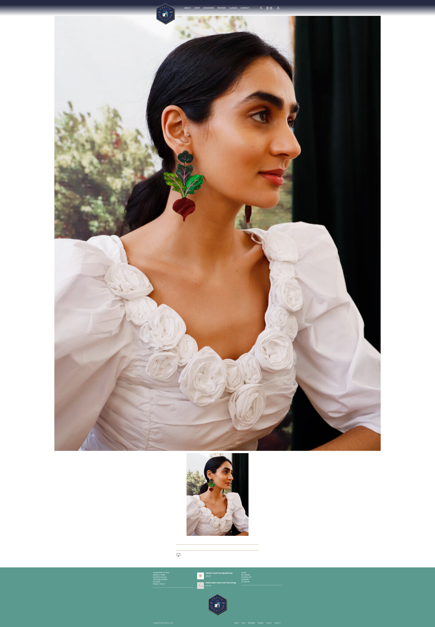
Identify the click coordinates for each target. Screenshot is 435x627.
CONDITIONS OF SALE (161, 573)
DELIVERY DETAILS (160, 577)
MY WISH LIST (246, 577)
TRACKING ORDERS (160, 579)
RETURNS (156, 582)
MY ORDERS (245, 575)
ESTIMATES (245, 582)
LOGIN (243, 573)
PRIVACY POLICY (159, 584)
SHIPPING (245, 579)
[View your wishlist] (271, 8)
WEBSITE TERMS (159, 575)
